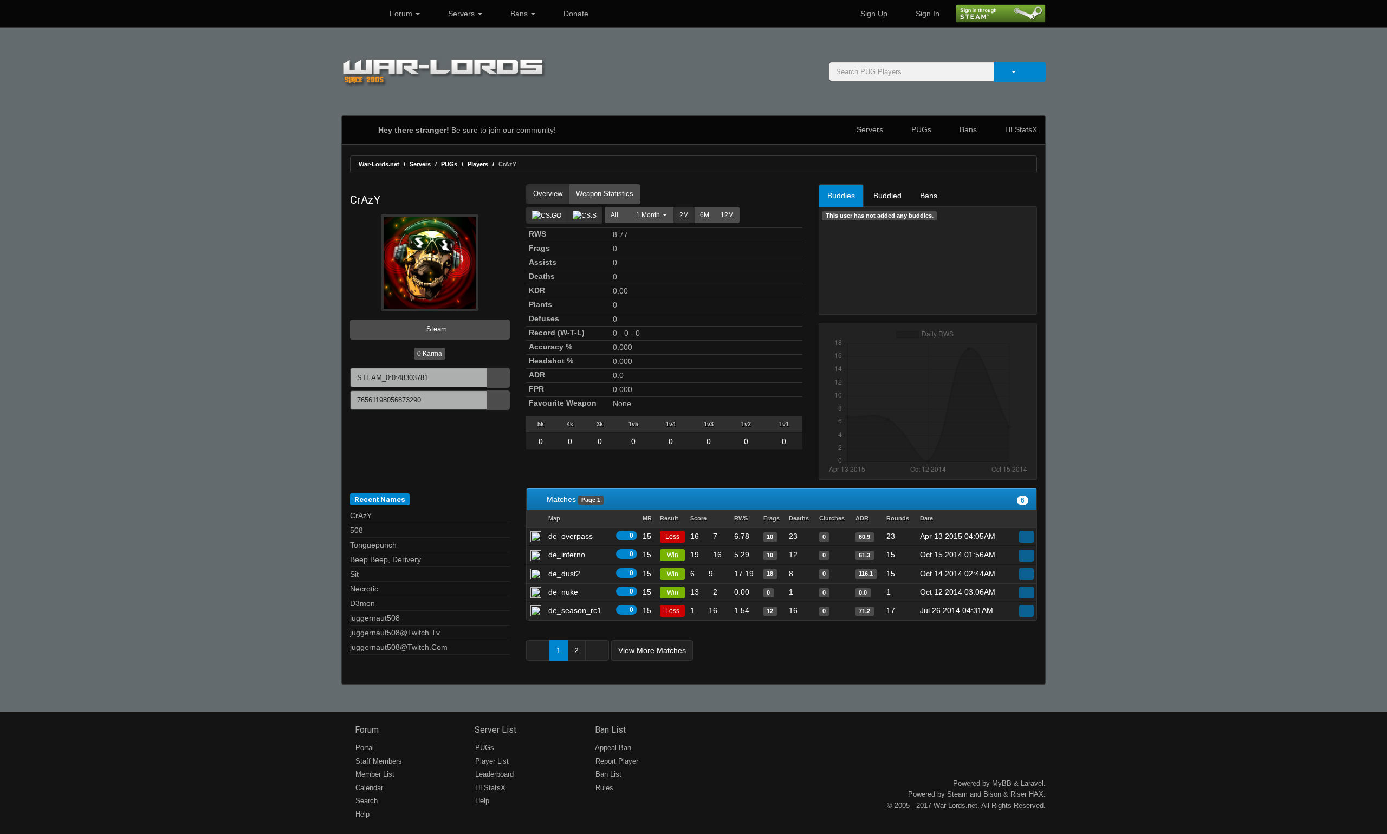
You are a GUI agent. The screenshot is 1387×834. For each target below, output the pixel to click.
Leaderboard (493, 774)
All (614, 215)
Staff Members (377, 761)
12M (727, 215)
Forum (400, 13)
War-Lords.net (379, 164)
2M (684, 215)
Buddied (887, 195)
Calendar (368, 788)
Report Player (615, 761)
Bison (992, 794)
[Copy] (498, 378)
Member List (373, 774)
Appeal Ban (612, 748)
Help (361, 814)
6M (704, 215)
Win (672, 555)
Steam (435, 329)
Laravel (1032, 783)
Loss (672, 536)
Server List (494, 730)
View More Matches (652, 650)
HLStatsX (1020, 129)
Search (365, 801)
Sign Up (872, 13)
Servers (461, 13)
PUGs (920, 129)
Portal (363, 748)
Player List (491, 761)
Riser (1018, 794)
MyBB (1002, 783)
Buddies (841, 195)
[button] (648, 215)
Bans (519, 13)
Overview (547, 194)
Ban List (609, 730)
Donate (574, 13)
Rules (603, 788)
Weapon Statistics (604, 194)
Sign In (926, 13)
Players (478, 164)
